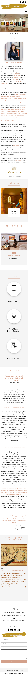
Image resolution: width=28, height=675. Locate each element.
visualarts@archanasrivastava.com (14, 615)
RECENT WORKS (14, 212)
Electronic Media (14, 358)
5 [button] (17, 33)
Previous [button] (2, 23)
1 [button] (10, 33)
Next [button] (26, 23)
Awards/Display (14, 301)
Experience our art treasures (14, 176)
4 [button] (15, 33)
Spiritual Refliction (14, 255)
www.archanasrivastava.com (14, 620)
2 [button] (12, 33)
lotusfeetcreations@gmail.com (14, 612)
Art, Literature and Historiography (12, 570)
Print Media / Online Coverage (14, 330)
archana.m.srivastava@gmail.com (14, 609)
